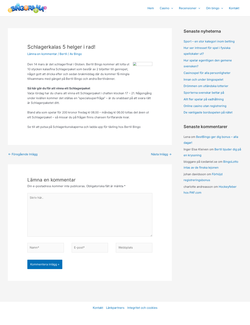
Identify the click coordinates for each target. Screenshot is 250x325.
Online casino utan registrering (205, 106)
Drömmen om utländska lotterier (206, 86)
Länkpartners (115, 308)
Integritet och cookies (142, 308)
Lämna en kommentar (42, 54)
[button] (171, 8)
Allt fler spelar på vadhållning (204, 99)
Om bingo (212, 8)
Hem (150, 8)
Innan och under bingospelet (203, 79)
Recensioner (187, 8)
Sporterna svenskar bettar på (204, 92)
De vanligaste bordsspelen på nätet (208, 112)
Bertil (63, 54)
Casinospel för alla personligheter (207, 73)
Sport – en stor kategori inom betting (209, 41)
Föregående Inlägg (23, 154)
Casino (164, 8)
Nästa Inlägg (161, 154)
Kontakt (234, 8)
